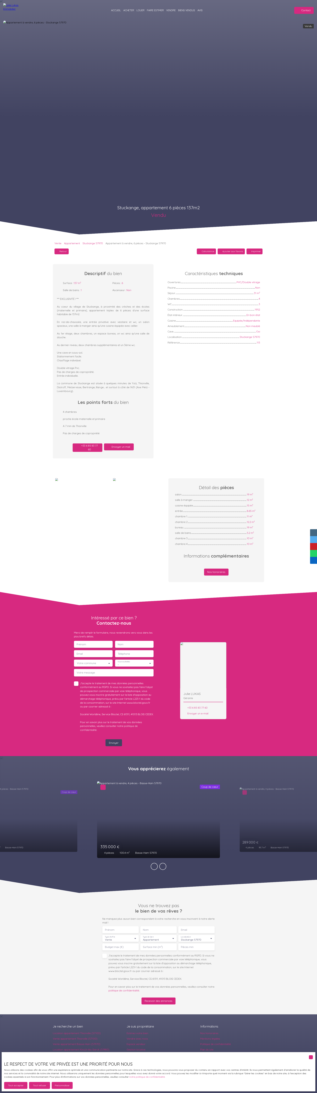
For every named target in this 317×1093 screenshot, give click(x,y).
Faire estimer (155, 10)
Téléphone (124, 653)
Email (80, 653)
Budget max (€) (114, 947)
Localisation (186, 937)
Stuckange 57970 (93, 243)
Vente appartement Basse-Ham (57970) (76, 1044)
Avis (200, 10)
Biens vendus (186, 10)
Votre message (86, 672)
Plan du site (206, 1049)
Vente (57, 243)
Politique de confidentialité (215, 1044)
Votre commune (86, 663)
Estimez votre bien (137, 1033)
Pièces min (187, 947)
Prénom (81, 644)
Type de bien (148, 937)
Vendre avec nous (137, 1038)
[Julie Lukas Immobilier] (16, 10)
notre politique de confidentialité (147, 1076)
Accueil (116, 10)
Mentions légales (210, 1038)
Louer (140, 10)
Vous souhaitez (124, 662)
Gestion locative (136, 1049)
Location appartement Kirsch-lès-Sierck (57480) (81, 1049)
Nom (120, 644)
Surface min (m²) (153, 947)
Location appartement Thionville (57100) (77, 1033)
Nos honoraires (209, 1033)
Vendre (171, 10)
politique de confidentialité (123, 990)
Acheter (128, 10)
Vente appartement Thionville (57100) (75, 1038)
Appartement (72, 243)
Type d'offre (110, 937)
